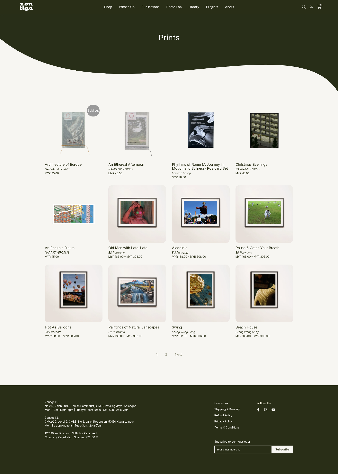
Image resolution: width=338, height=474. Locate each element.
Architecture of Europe (63, 164)
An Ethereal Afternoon (126, 164)
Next (178, 354)
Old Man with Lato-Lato (127, 248)
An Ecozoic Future (60, 248)
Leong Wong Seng (183, 332)
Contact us (221, 403)
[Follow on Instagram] (266, 409)
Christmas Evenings (251, 164)
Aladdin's (179, 248)
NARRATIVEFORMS (57, 169)
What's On (127, 7)
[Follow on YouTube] (273, 409)
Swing (177, 327)
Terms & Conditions (226, 427)
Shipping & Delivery (227, 409)
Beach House (246, 327)
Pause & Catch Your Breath (257, 248)
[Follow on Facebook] (258, 409)
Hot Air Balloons (58, 327)
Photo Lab (174, 7)
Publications (150, 7)
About (229, 7)
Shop (108, 7)
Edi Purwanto (116, 252)
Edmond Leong (181, 173)
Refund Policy (223, 415)
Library (194, 7)
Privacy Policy (223, 421)
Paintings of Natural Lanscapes (133, 327)
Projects (212, 7)
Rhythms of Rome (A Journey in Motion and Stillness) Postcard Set (200, 166)
